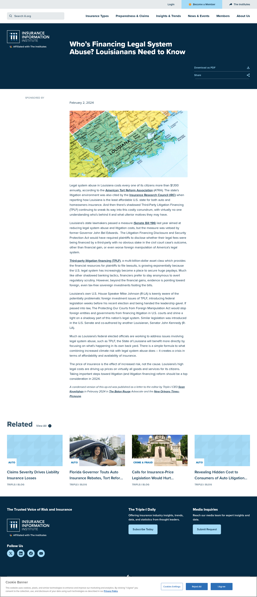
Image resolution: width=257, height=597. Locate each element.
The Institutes (242, 4)
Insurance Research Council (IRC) (152, 195)
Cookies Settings (171, 586)
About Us (243, 16)
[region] (128, 587)
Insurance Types (97, 16)
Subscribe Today (143, 529)
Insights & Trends (168, 16)
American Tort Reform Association (129, 190)
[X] (10, 553)
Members (223, 16)
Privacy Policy (111, 591)
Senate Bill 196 (144, 223)
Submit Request (207, 529)
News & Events (198, 16)
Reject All (196, 586)
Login (171, 4)
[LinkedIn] (20, 553)
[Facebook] (31, 553)
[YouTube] (41, 553)
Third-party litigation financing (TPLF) (95, 260)
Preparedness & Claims (132, 16)
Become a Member (204, 4)
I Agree (221, 586)
